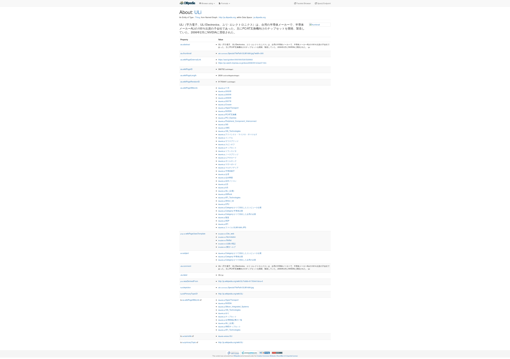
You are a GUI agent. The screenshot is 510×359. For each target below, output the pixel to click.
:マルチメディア (228, 167)
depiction (185, 287)
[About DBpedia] (187, 3)
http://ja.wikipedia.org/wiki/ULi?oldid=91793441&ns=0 (240, 281)
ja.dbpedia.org (260, 17)
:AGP (223, 220)
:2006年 (224, 97)
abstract (185, 44)
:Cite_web (226, 233)
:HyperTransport (228, 107)
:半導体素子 (226, 171)
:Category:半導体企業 (230, 210)
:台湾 (223, 174)
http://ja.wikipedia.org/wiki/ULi (230, 293)
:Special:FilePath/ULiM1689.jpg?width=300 (241, 53)
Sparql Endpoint (324, 3)
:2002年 (224, 91)
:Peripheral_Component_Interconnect (237, 121)
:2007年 (224, 101)
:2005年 (224, 94)
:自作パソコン (227, 181)
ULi (197, 12)
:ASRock (225, 194)
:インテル (225, 137)
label (183, 275)
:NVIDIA (224, 111)
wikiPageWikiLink (188, 87)
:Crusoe (224, 104)
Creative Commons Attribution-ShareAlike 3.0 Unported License (277, 356)
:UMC (224, 127)
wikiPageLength (188, 75)
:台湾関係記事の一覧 (230, 319)
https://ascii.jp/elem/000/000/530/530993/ (235, 59)
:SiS (223, 124)
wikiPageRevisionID (190, 81)
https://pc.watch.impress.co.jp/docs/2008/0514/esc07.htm (242, 63)
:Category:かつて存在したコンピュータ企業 (240, 207)
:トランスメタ (227, 151)
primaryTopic (189, 342)
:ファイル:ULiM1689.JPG (232, 227)
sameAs (187, 336)
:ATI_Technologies (229, 197)
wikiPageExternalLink (190, 59)
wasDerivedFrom (189, 281)
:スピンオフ (226, 144)
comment (185, 266)
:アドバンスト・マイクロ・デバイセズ (237, 134)
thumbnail (185, 53)
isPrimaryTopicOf (188, 293)
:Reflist (224, 240)
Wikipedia (237, 356)
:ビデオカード (227, 157)
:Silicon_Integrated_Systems (233, 306)
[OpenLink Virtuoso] (233, 352)
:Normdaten (227, 237)
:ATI (223, 224)
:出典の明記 (227, 243)
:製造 (223, 217)
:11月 (223, 87)
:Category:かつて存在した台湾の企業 (237, 214)
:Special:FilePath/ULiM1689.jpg (236, 287)
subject (184, 253)
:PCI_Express (227, 117)
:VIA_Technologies (229, 131)
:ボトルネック (227, 161)
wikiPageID (186, 69)
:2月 (223, 184)
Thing (197, 17)
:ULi (225, 336)
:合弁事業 (225, 177)
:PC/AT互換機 (227, 114)
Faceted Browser (303, 3)
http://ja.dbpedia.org (227, 17)
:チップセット (227, 147)
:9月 (223, 187)
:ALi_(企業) (226, 190)
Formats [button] (225, 3)
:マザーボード (227, 164)
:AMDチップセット (229, 326)
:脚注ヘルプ (227, 247)
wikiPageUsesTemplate (192, 233)
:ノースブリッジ (228, 154)
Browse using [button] (207, 3)
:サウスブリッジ (228, 141)
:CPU (223, 204)
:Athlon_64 (226, 200)
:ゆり (223, 313)
